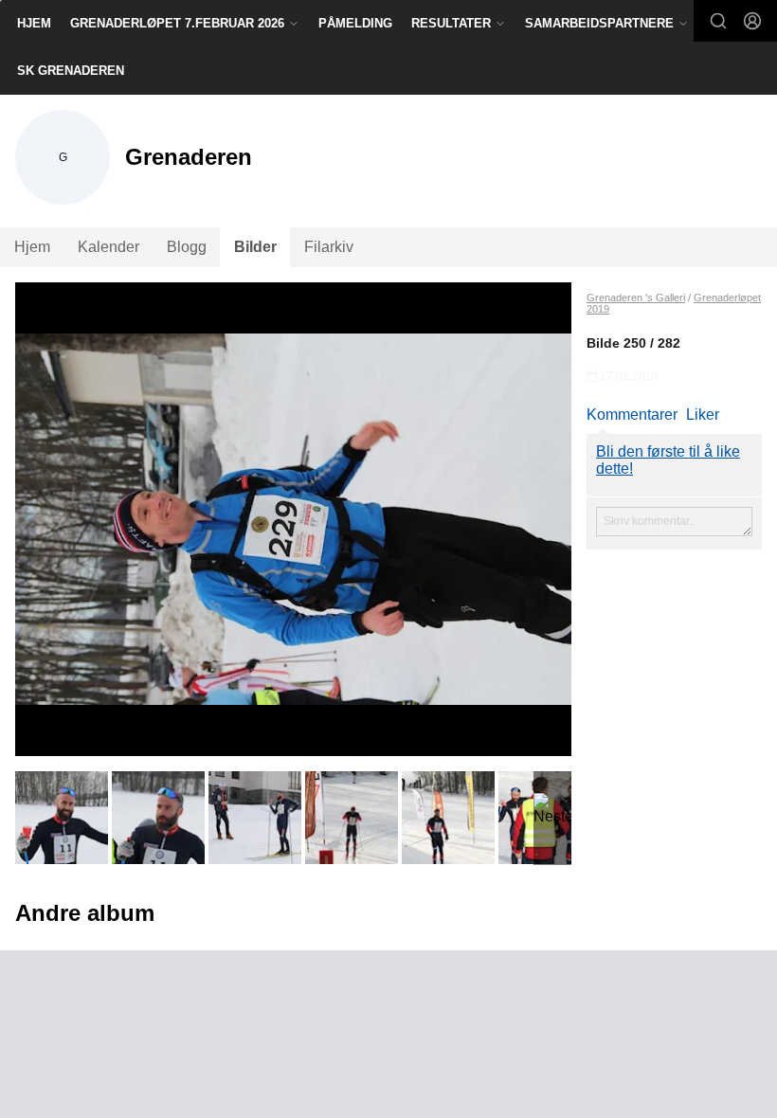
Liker (702, 414)
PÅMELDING (355, 23)
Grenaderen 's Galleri (636, 297)
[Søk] (718, 21)
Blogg (187, 247)
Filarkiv (328, 247)
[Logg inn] (752, 21)
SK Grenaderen (70, 70)
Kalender (108, 247)
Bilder (255, 247)
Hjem (34, 23)
